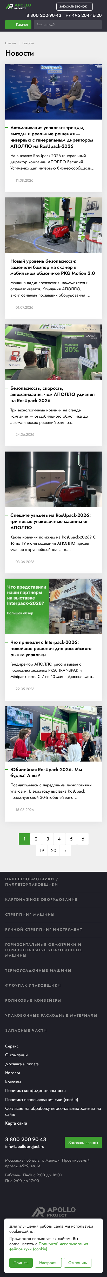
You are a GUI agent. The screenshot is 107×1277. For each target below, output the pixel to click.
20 (53, 850)
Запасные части (26, 1030)
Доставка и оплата (22, 1064)
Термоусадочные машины (38, 970)
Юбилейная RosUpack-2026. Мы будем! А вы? (46, 773)
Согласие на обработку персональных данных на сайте (53, 1111)
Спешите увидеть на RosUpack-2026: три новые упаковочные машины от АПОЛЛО (50, 521)
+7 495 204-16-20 (83, 15)
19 (41, 850)
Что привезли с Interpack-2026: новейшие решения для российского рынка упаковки (50, 648)
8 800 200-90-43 (43, 15)
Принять (21, 1263)
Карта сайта (16, 1123)
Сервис (12, 1046)
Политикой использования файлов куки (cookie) (48, 1246)
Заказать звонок (83, 1143)
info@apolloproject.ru (24, 1146)
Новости (12, 1073)
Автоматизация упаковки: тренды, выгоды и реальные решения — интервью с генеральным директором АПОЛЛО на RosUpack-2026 (51, 137)
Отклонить (77, 1263)
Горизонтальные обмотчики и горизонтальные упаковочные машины (43, 950)
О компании (16, 1055)
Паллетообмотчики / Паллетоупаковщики (31, 881)
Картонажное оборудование (41, 899)
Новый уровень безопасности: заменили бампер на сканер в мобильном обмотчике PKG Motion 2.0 (52, 267)
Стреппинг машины (30, 914)
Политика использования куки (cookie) (41, 1099)
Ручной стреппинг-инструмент (43, 929)
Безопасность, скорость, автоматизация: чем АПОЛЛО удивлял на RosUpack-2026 (52, 394)
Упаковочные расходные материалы (51, 1015)
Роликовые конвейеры (33, 1000)
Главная (10, 43)
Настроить (48, 1263)
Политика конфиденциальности (35, 1090)
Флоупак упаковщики (33, 985)
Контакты (13, 1082)
